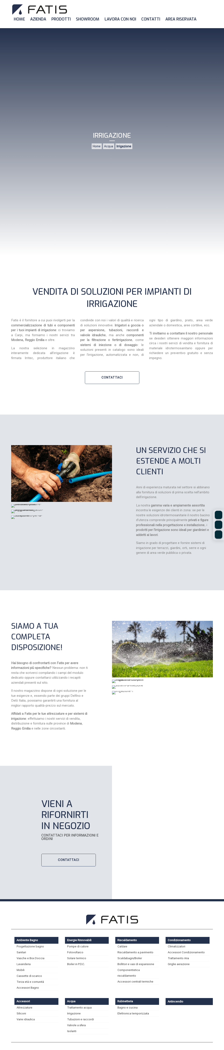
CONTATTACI (112, 377)
